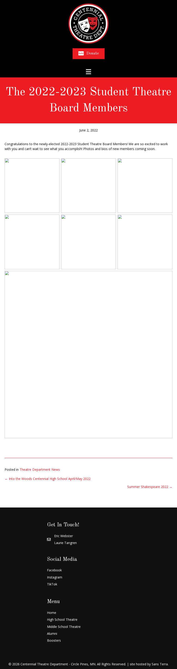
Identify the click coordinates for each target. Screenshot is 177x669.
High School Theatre (62, 619)
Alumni (52, 633)
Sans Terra (160, 664)
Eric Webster (63, 536)
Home (51, 612)
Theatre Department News (40, 469)
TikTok (52, 584)
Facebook (54, 570)
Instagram (54, 577)
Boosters (54, 640)
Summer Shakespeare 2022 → (149, 487)
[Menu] (88, 71)
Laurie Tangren (65, 543)
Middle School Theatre (64, 626)
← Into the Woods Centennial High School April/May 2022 (48, 478)
